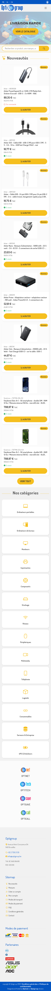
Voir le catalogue (25, 31)
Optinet (25, 989)
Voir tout (25, 481)
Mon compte (13, 895)
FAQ (10, 907)
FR (3, 2)
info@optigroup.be (14, 856)
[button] (45, 8)
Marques (11, 888)
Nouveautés (12, 884)
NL (7, 2)
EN (12, 2)
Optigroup (34, 989)
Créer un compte (14, 891)
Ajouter (26, 110)
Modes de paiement (15, 903)
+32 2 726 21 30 (13, 852)
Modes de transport (15, 899)
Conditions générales (15, 911)
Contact (11, 915)
